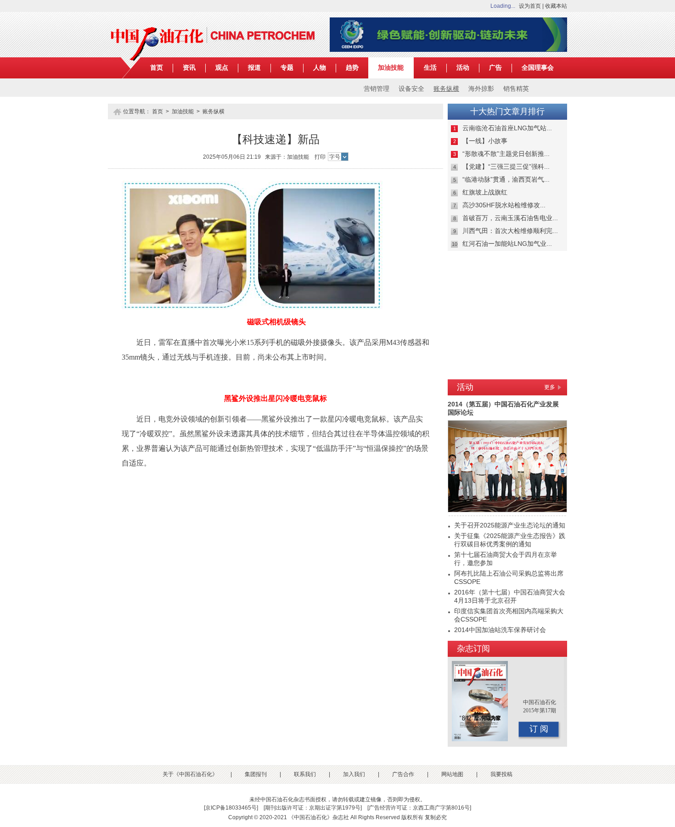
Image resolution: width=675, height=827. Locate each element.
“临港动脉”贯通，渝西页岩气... (506, 179)
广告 (495, 67)
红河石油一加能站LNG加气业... (507, 243)
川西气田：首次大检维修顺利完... (510, 230)
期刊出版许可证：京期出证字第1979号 (312, 808)
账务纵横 (446, 88)
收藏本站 (556, 6)
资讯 (189, 67)
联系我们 (305, 774)
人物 (319, 67)
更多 (549, 387)
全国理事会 (538, 67)
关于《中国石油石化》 (190, 774)
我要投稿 (501, 774)
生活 (430, 67)
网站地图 (452, 774)
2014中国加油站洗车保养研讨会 (500, 629)
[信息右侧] (507, 372)
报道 (254, 67)
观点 (221, 67)
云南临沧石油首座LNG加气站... (507, 128)
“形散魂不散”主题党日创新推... (506, 153)
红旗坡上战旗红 (484, 192)
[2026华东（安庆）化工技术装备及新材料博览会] (448, 50)
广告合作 (403, 774)
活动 (462, 67)
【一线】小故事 (484, 140)
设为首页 (530, 6)
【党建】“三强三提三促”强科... (506, 166)
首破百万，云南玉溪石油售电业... (510, 218)
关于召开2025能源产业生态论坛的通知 (509, 525)
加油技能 (391, 67)
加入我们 (354, 774)
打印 (320, 157)
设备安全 (411, 88)
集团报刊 (256, 774)
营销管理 (376, 88)
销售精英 (516, 88)
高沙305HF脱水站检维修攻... (504, 205)
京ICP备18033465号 (231, 808)
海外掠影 (481, 88)
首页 (156, 67)
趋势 (352, 67)
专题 (287, 67)
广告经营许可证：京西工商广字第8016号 (419, 808)
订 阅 (538, 728)
